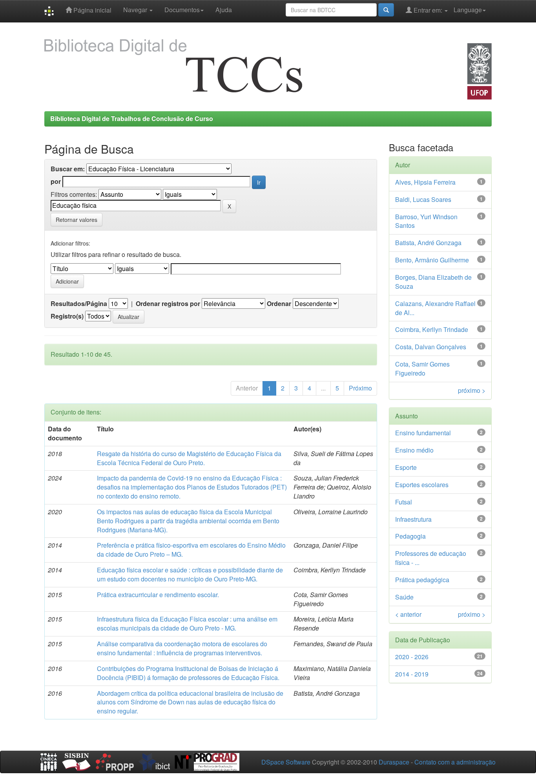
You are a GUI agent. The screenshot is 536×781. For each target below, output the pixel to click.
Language (468, 9)
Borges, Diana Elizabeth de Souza (433, 282)
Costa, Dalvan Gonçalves (430, 346)
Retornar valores (76, 220)
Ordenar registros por (168, 303)
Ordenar (279, 303)
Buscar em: (68, 169)
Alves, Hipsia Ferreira (425, 182)
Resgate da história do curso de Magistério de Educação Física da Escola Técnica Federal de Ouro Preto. (189, 458)
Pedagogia (410, 536)
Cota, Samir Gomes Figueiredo (422, 368)
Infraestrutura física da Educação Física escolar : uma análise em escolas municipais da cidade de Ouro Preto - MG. (187, 623)
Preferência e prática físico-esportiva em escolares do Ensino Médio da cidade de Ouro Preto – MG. (191, 550)
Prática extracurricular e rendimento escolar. (158, 594)
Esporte (406, 467)
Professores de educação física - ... (430, 558)
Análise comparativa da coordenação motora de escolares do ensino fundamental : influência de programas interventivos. (182, 648)
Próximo (360, 387)
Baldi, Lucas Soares (423, 199)
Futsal (403, 501)
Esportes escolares (421, 484)
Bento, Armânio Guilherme (432, 259)
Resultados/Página (79, 303)
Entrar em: (428, 10)
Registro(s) (67, 316)
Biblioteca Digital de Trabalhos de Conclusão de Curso (131, 118)
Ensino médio (414, 450)
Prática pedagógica (422, 579)
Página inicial (91, 10)
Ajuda (223, 9)
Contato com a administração (455, 761)
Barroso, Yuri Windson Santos (426, 221)
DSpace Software (285, 761)
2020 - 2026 (411, 656)
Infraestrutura (413, 519)
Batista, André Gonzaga (428, 242)
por (56, 181)
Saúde (404, 596)
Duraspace (394, 761)
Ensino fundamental (423, 432)
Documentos (182, 9)
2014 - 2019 (411, 673)
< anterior (408, 614)
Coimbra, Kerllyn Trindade (431, 329)
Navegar (136, 9)
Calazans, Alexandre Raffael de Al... (435, 308)
